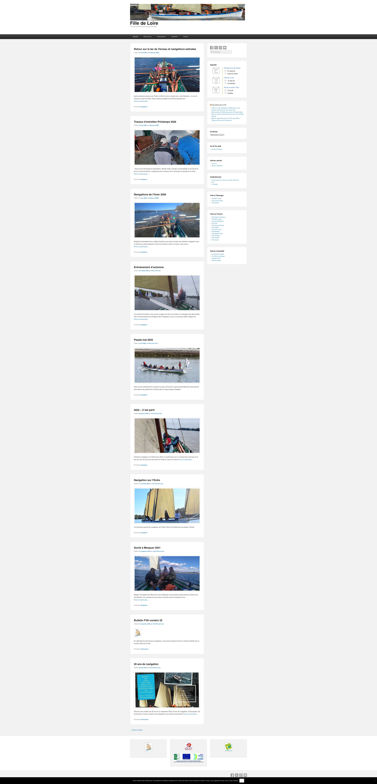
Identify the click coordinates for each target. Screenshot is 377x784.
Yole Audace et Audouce (218, 217)
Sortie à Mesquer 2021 (147, 547)
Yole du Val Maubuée (218, 221)
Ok (242, 780)
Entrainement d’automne (149, 267)
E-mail (224, 47)
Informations (145, 649)
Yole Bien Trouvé (216, 198)
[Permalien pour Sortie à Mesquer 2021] (167, 592)
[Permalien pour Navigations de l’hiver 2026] (167, 239)
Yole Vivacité (215, 237)
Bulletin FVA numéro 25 (148, 620)
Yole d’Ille (214, 223)
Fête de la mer (229, 78)
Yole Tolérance (216, 235)
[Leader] (188, 762)
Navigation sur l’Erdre (147, 480)
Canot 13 (214, 163)
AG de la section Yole (231, 87)
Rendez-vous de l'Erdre (232, 68)
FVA (213, 182)
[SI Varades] (228, 747)
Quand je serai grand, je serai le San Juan (223, 110)
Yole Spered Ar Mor (217, 233)
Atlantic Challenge (217, 149)
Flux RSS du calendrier (218, 256)
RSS (216, 47)
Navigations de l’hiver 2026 (150, 194)
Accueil (135, 36)
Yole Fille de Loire (156, 413)
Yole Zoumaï (215, 240)
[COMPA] (188, 746)
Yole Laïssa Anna (216, 229)
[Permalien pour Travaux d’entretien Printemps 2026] (167, 166)
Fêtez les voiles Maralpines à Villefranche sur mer (226, 108)
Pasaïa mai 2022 (143, 339)
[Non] (375, 781)
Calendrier (174, 36)
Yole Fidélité (215, 227)
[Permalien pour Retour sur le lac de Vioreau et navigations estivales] (167, 93)
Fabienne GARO (154, 52)
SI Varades (215, 184)
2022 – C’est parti (144, 410)
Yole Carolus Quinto (217, 200)
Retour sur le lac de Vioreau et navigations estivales (165, 49)
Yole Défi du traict (217, 219)
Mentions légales (216, 260)
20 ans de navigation (146, 664)
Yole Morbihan (216, 231)
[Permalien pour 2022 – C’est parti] (167, 454)
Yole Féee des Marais (218, 225)
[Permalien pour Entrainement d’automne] (167, 312)
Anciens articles (136, 730)
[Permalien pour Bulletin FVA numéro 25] (137, 638)
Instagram (220, 47)
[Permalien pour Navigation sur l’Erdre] (167, 524)
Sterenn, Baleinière (217, 166)
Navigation (144, 106)
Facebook (211, 47)
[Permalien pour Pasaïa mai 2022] (167, 384)
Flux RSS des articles (218, 254)
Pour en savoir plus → (141, 101)
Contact (185, 36)
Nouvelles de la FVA (219, 105)
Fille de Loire (144, 23)
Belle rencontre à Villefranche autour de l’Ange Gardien (227, 112)
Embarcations (161, 36)
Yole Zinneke (215, 203)
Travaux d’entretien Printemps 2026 (155, 121)
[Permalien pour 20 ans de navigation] (167, 709)
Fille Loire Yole (156, 270)
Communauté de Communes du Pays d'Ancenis (225, 180)
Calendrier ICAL (216, 258)
